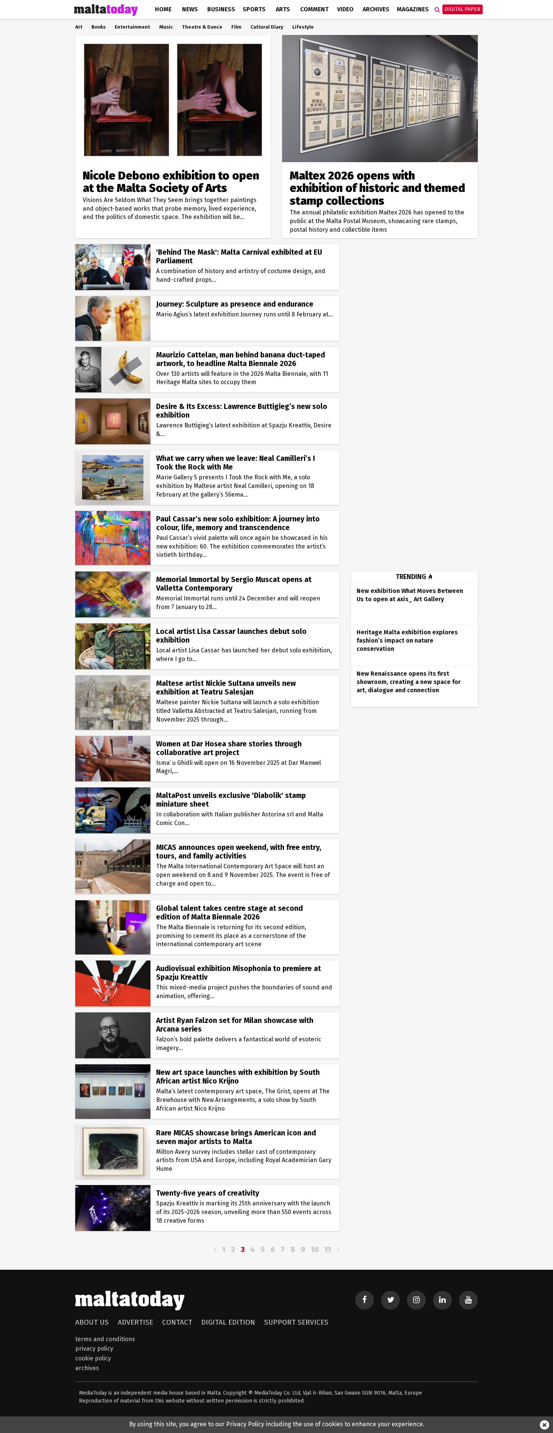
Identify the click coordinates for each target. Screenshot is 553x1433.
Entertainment (132, 27)
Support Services (296, 1322)
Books (98, 27)
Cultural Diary (267, 27)
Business (221, 9)
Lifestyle (303, 27)
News (190, 9)
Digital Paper (462, 9)
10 (315, 1249)
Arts (283, 9)
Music (166, 27)
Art (78, 27)
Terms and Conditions (105, 1339)
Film (236, 27)
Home (163, 9)
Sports (254, 9)
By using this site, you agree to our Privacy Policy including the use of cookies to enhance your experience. (276, 1424)
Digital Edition (228, 1322)
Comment (314, 9)
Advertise (135, 1322)
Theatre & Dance (202, 27)
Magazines (413, 9)
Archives (376, 9)
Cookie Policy (93, 1358)
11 (327, 1249)
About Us (92, 1322)
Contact (177, 1322)
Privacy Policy (94, 1348)
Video (345, 9)
